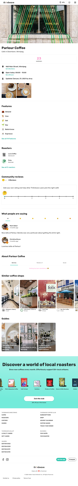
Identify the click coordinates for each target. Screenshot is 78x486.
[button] (72, 459)
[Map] (69, 2)
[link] (11, 40)
